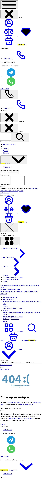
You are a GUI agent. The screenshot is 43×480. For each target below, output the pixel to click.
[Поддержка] (9, 94)
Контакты (6, 153)
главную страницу (26, 405)
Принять (3, 424)
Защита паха (15, 289)
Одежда (5, 310)
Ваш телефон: (5, 175)
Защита (5, 306)
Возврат (5, 149)
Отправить (2, 186)
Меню (19, 244)
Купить (2, 410)
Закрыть (4, 110)
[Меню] (9, 4)
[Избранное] (26, 213)
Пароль (27, 362)
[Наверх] (8, 358)
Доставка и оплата (9, 144)
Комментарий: (5, 184)
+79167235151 (7, 58)
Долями (5, 151)
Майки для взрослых (7, 291)
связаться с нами (14, 402)
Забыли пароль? (6, 365)
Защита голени (5, 289)
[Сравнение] (9, 213)
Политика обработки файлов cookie (21, 418)
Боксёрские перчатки (10, 297)
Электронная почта (7, 362)
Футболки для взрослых (11, 319)
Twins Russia (4, 89)
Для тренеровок (8, 299)
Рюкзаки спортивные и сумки (13, 317)
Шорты (5, 321)
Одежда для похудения (23, 291)
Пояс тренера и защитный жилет (11, 285)
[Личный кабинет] (8, 204)
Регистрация (4, 369)
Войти (2, 367)
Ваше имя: (3, 173)
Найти (13, 195)
